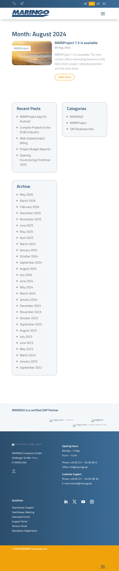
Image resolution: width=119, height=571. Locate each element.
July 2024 (26, 274)
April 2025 (26, 237)
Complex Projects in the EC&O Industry (35, 129)
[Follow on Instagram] (92, 501)
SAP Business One (82, 129)
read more (64, 77)
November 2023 (30, 311)
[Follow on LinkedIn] (66, 501)
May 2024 (26, 287)
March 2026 (28, 200)
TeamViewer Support (23, 507)
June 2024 (26, 281)
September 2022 (31, 367)
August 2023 (28, 330)
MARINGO (76, 116)
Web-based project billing (32, 140)
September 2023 (31, 324)
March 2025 (28, 243)
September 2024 (31, 262)
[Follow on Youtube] (83, 501)
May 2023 (26, 349)
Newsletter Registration (24, 531)
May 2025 (26, 231)
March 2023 (28, 355)
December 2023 (30, 305)
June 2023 (26, 342)
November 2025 (30, 219)
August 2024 (28, 268)
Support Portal (19, 521)
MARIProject (21, 48)
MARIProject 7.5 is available (76, 42)
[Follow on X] (74, 501)
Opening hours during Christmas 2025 (35, 160)
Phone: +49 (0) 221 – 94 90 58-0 (79, 462)
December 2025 (30, 213)
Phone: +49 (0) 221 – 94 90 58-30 (80, 479)
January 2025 (28, 250)
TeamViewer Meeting (23, 512)
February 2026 (29, 206)
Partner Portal (19, 526)
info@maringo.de (78, 467)
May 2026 (26, 194)
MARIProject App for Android (33, 119)
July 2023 (26, 336)
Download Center (21, 517)
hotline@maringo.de (81, 483)
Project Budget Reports (35, 149)
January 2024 (28, 299)
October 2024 (29, 256)
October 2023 (29, 318)
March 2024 (28, 293)
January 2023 (28, 361)
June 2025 (26, 225)
